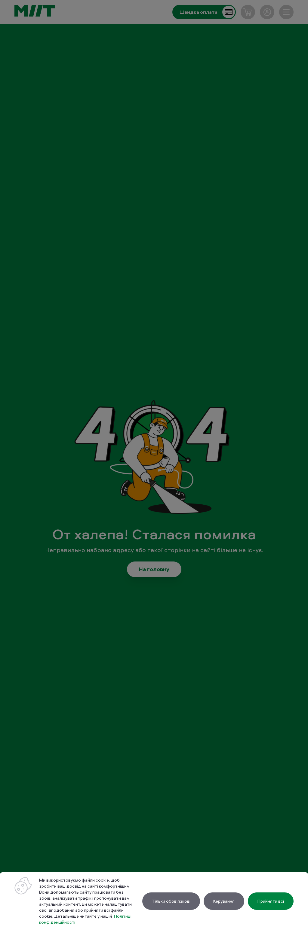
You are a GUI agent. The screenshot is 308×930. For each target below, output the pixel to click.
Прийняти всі (270, 901)
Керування (224, 901)
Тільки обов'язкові (171, 901)
